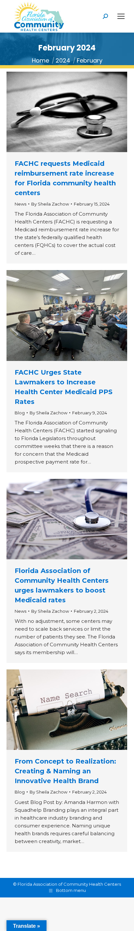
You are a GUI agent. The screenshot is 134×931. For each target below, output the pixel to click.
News (20, 204)
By (50, 204)
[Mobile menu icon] (120, 16)
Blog (20, 412)
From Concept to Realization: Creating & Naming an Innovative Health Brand (65, 771)
